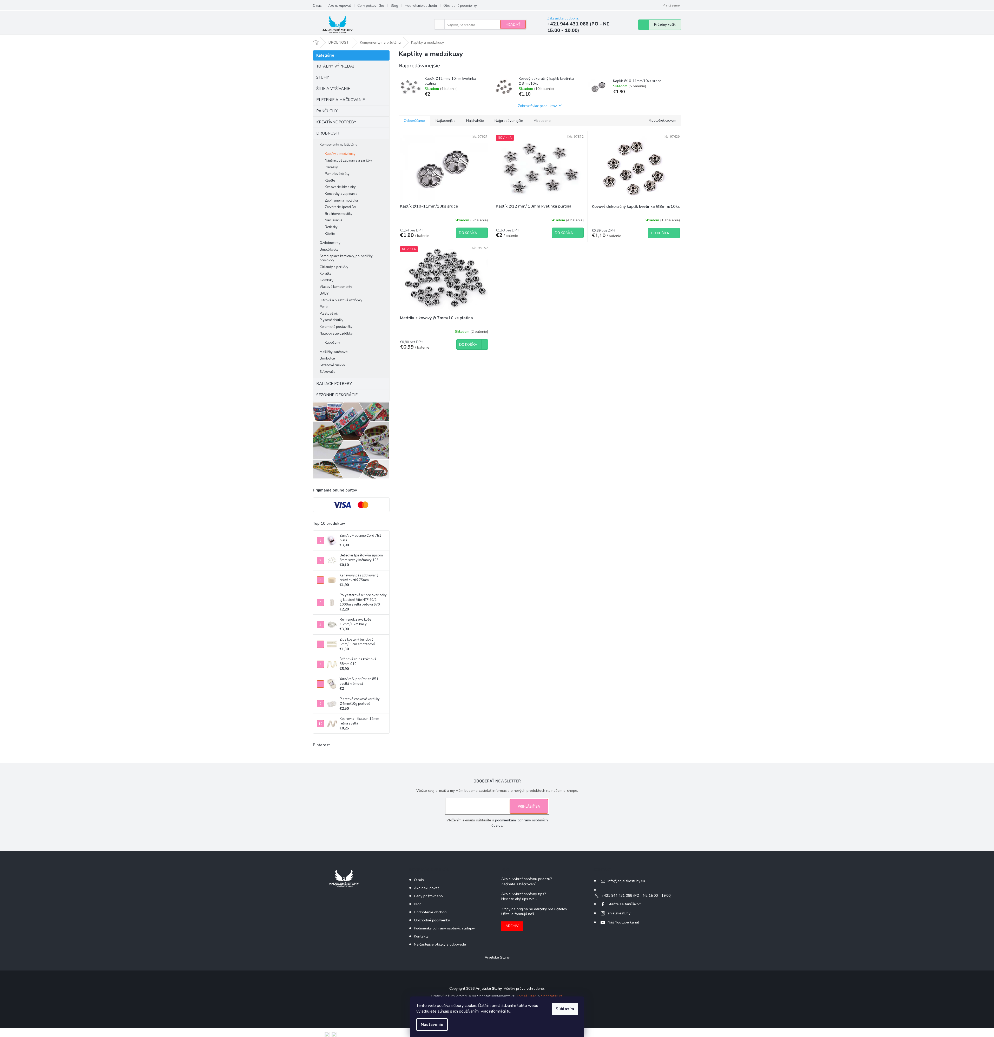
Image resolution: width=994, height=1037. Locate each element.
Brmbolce (327, 358)
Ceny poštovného (370, 5)
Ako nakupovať (339, 5)
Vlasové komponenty (336, 286)
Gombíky (326, 280)
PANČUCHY (327, 111)
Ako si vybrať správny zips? (523, 894)
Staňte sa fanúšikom (625, 904)
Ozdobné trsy (330, 243)
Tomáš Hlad (526, 996)
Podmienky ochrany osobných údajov (444, 928)
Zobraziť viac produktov (537, 105)
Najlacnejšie (446, 120)
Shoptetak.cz (551, 996)
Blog (394, 5)
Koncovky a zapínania (341, 193)
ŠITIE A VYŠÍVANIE (333, 88)
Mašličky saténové (333, 352)
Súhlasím (565, 1009)
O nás (317, 5)
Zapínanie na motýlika (341, 200)
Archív (512, 925)
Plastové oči (329, 313)
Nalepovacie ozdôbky (336, 333)
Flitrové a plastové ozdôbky (341, 300)
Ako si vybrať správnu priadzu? (526, 878)
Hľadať (513, 24)
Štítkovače (327, 371)
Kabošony (332, 342)
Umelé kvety (329, 249)
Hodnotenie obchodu (421, 5)
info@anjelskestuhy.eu (626, 881)
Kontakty (421, 936)
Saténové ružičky (332, 365)
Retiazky (331, 227)
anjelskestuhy (619, 913)
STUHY (322, 77)
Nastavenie (432, 1024)
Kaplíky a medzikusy (340, 153)
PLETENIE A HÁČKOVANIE (340, 99)
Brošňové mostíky (338, 213)
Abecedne (542, 120)
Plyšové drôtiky (331, 320)
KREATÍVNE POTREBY (336, 122)
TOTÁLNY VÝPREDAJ (335, 66)
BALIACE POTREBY (334, 383)
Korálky (325, 273)
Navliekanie (333, 220)
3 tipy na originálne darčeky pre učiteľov (534, 909)
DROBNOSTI (327, 133)
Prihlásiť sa (529, 806)
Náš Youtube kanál (623, 922)
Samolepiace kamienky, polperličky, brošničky (346, 258)
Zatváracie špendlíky (340, 207)
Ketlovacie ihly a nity (340, 187)
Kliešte (330, 180)
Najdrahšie (475, 120)
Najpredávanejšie (509, 120)
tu (508, 1011)
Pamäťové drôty (337, 173)
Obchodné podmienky (460, 5)
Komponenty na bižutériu (338, 144)
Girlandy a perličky (334, 267)
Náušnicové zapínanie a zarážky (348, 160)
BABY (324, 293)
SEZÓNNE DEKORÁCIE (337, 394)
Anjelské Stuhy (497, 957)
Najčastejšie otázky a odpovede (440, 944)
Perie (323, 306)
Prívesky (331, 167)
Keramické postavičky (336, 326)
